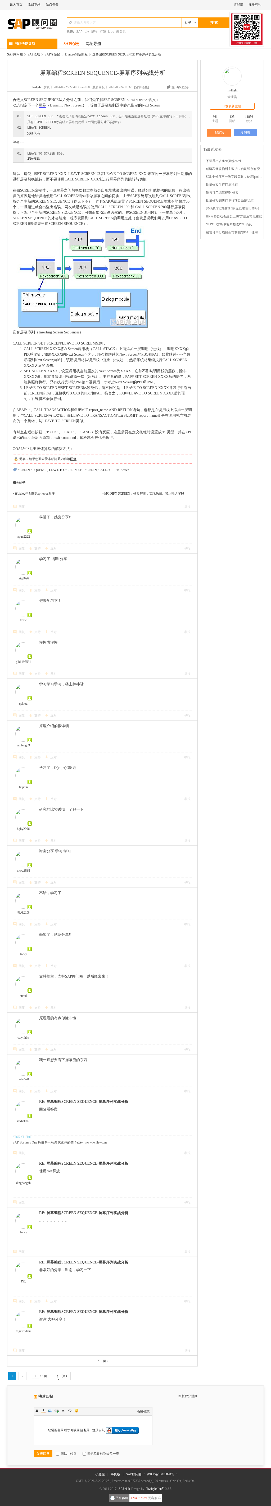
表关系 (121, 32)
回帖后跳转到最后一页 (103, 1454)
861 (215, 117)
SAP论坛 (71, 43)
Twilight (36, 87)
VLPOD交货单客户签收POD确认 (229, 224)
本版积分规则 (187, 1396)
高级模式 (143, 1411)
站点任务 (52, 4)
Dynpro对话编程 (76, 54)
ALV (21, 449)
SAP (79, 32)
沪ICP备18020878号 (160, 1474)
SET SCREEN (87, 470)
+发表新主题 (232, 106)
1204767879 (139, 1498)
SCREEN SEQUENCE (32, 470)
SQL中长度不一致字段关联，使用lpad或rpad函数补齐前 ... (235, 177)
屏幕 (42, 105)
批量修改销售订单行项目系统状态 (230, 200)
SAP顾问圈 (15, 54)
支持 (37, 548)
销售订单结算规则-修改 (222, 192)
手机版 (115, 1474)
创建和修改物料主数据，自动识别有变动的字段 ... (235, 169)
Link (56, 1410)
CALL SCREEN (109, 470)
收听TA (219, 132)
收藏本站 (34, 4)
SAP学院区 (52, 54)
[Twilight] (232, 76)
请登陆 (238, 4)
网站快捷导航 (25, 43)
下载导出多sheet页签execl (223, 161)
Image (50, 1410)
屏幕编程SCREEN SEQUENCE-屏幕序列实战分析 (126, 54)
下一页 (60, 1376)
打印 (103, 32)
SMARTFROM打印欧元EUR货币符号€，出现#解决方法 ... (235, 208)
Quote (63, 1410)
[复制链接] (141, 87)
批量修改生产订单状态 (222, 185)
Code (70, 1410)
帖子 (188, 23)
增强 (94, 32)
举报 (187, 507)
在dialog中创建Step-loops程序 (35, 493)
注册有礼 (255, 4)
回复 (73, 459)
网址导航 (93, 43)
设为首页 (16, 4)
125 (232, 117)
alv (87, 32)
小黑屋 (100, 1474)
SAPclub (124, 1489)
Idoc (111, 32)
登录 (87, 1430)
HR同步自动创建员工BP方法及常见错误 (234, 216)
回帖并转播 (68, 1454)
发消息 (245, 132)
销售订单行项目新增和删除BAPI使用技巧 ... (235, 232)
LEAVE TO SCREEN (63, 470)
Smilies (76, 1410)
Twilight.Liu (155, 1489)
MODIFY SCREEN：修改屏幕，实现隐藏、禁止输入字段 (144, 493)
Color (43, 1410)
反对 (53, 548)
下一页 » (103, 1361)
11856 (249, 117)
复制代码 (33, 133)
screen (125, 470)
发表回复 (43, 1454)
